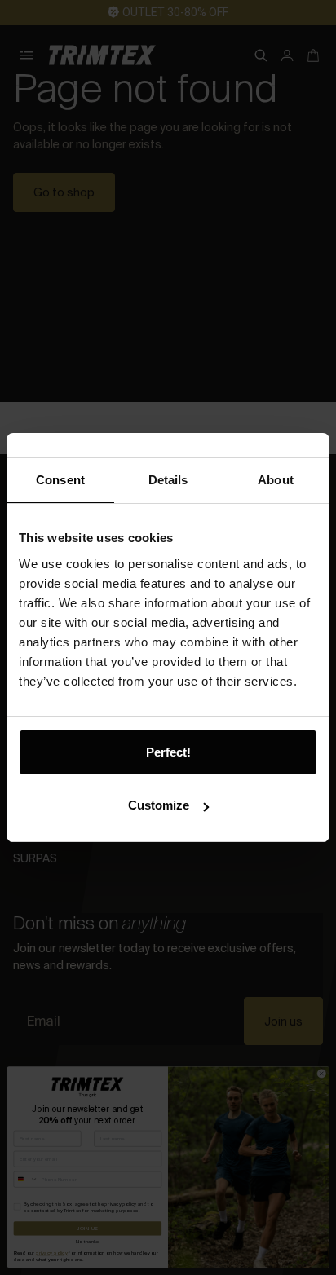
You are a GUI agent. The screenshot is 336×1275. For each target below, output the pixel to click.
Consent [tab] (60, 480)
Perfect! (168, 752)
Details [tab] (168, 480)
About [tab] (276, 480)
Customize (158, 805)
